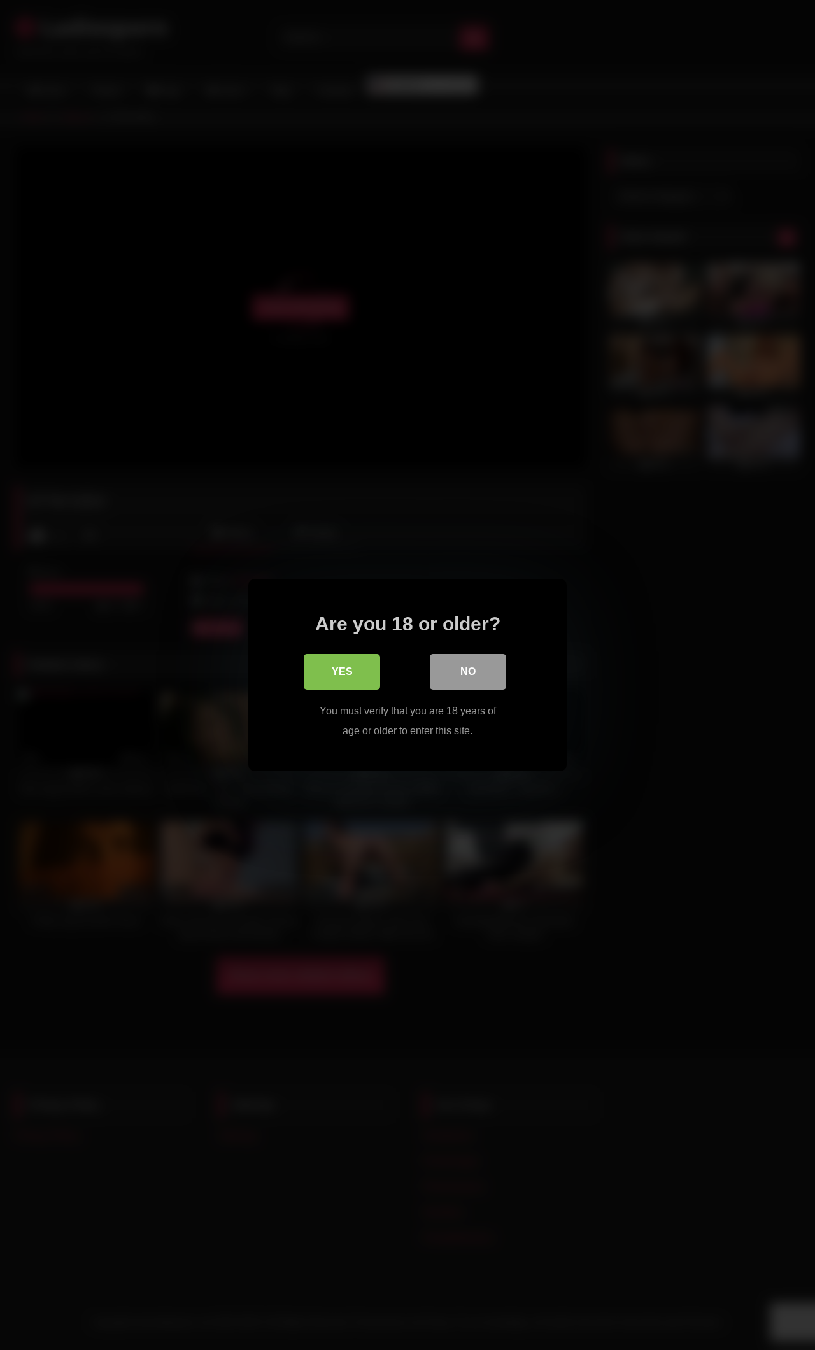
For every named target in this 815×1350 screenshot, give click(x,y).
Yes (342, 671)
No (468, 671)
